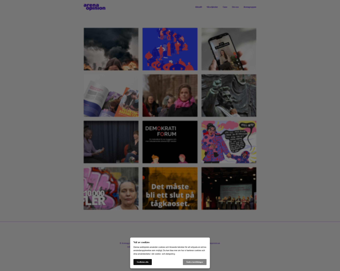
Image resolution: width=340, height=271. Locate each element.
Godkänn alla (142, 262)
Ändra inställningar (194, 262)
